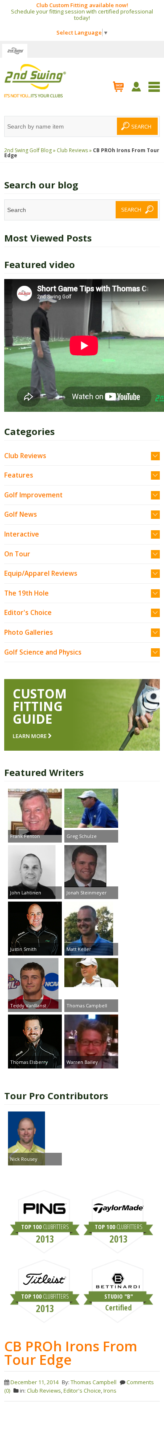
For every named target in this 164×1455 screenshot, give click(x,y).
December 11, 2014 (34, 1382)
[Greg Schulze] (91, 809)
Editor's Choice (28, 612)
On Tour (17, 553)
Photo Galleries (28, 632)
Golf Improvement (33, 494)
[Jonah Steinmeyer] (91, 867)
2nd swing (35, 81)
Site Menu (154, 87)
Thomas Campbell (93, 1382)
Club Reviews (25, 455)
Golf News (20, 514)
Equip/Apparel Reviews (40, 573)
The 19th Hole (26, 593)
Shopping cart (118, 86)
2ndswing (14, 51)
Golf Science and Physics (43, 652)
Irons (109, 1390)
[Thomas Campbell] (91, 973)
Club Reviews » (74, 150)
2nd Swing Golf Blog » (30, 150)
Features (18, 475)
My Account (137, 87)
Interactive (21, 534)
